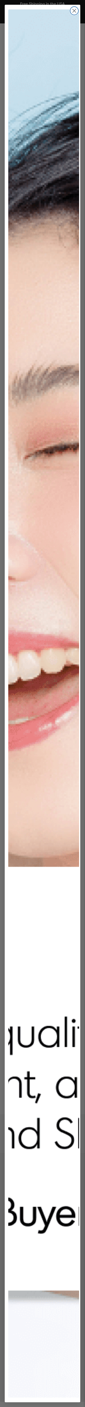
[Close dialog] (74, 11)
